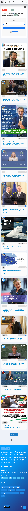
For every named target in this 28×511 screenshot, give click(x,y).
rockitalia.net (16, 493)
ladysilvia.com (16, 487)
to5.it (2, 495)
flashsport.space (20, 490)
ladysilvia (5, 305)
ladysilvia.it (4, 490)
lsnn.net (6, 502)
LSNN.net (9, 487)
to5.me (22, 493)
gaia (3, 69)
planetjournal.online (6, 493)
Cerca (14, 20)
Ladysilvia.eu (11, 490)
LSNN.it (3, 487)
